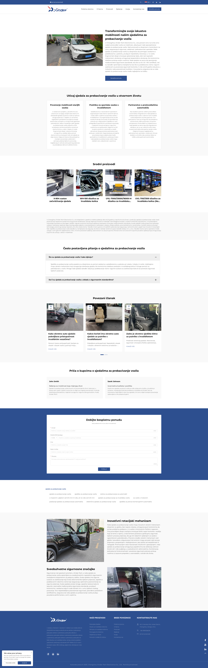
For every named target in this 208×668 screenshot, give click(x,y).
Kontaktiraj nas (138, 9)
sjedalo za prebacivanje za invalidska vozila (114, 498)
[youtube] (156, 2)
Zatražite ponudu (154, 9)
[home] (58, 9)
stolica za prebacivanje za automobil (113, 494)
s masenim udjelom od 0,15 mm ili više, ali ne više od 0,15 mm (72, 498)
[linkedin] (160, 2)
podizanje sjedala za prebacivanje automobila (66, 502)
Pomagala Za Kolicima (96, 632)
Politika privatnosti (130, 664)
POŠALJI (104, 469)
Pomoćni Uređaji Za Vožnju (98, 637)
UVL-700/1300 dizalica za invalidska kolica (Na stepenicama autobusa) (147, 200)
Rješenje (119, 9)
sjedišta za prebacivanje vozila (86, 494)
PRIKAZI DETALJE (60, 182)
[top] (205, 654)
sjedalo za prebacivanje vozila (60, 494)
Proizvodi (109, 9)
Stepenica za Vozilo (95, 634)
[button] (102, 354)
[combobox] (54, 437)
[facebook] (153, 2)
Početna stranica (87, 9)
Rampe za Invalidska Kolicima (99, 629)
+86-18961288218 (145, 630)
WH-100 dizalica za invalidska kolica (89, 199)
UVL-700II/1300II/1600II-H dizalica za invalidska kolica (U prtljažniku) (118, 200)
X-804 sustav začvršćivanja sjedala (60, 199)
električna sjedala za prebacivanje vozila (101, 502)
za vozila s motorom (140, 498)
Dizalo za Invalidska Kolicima (98, 627)
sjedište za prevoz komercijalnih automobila (136, 502)
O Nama (100, 9)
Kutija (128, 9)
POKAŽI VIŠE (52, 349)
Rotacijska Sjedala (95, 624)
